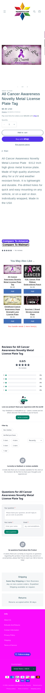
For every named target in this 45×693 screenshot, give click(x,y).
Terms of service (23, 688)
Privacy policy (11, 688)
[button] (4, 11)
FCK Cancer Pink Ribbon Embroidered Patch (32, 282)
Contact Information (11, 630)
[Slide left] (17, 86)
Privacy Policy (9, 635)
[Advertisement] (15, 221)
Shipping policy (36, 688)
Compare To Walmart (16, 244)
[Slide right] (27, 86)
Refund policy (37, 685)
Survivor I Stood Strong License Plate (32, 311)
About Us (7, 620)
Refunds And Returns (12, 625)
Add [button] (12, 291)
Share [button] (6, 151)
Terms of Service (10, 645)
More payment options (22, 144)
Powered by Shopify (24, 685)
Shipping (4, 112)
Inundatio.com (13, 685)
